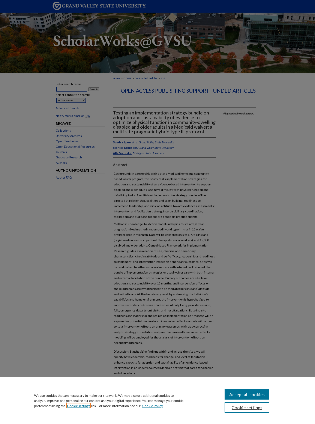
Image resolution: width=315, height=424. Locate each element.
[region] (157, 400)
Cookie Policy (152, 406)
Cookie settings (78, 406)
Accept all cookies (247, 394)
